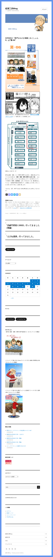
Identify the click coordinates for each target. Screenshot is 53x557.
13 (22, 286)
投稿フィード (10, 513)
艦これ (25, 213)
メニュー (44, 9)
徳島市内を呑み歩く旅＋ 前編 (14, 442)
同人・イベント (20, 213)
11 (12, 286)
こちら (14, 207)
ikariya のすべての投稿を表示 (26, 207)
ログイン (9, 511)
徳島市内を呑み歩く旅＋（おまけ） (15, 434)
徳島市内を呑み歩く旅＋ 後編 (14, 438)
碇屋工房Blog (11, 8)
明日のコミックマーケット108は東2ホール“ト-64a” (19, 430)
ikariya (6, 213)
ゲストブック (10, 319)
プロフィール (10, 249)
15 (32, 286)
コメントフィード (11, 515)
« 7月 (12, 298)
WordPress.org (10, 517)
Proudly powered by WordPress (18, 552)
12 (17, 286)
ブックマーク (8, 544)
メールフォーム (21, 319)
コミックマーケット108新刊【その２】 (16, 446)
